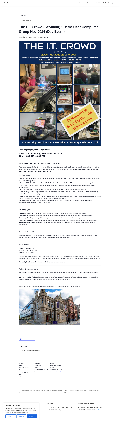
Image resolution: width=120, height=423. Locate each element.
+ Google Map (58, 372)
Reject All (21, 416)
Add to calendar (27, 339)
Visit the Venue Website (26, 253)
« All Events (22, 15)
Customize (10, 416)
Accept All (31, 416)
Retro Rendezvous (8, 3)
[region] (21, 411)
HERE (98, 410)
